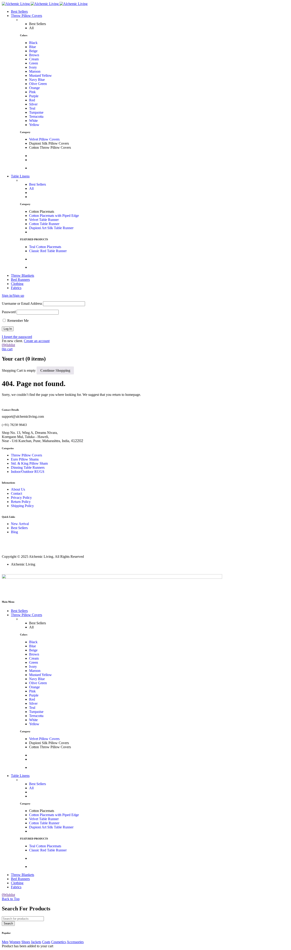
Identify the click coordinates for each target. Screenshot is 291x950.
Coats (46, 942)
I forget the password (17, 337)
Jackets (36, 942)
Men (5, 942)
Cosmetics (58, 942)
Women (14, 942)
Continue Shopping (55, 370)
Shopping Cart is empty (19, 370)
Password (9, 312)
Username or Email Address (22, 303)
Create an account (37, 341)
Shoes (25, 942)
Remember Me (17, 321)
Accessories (75, 942)
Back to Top (11, 899)
